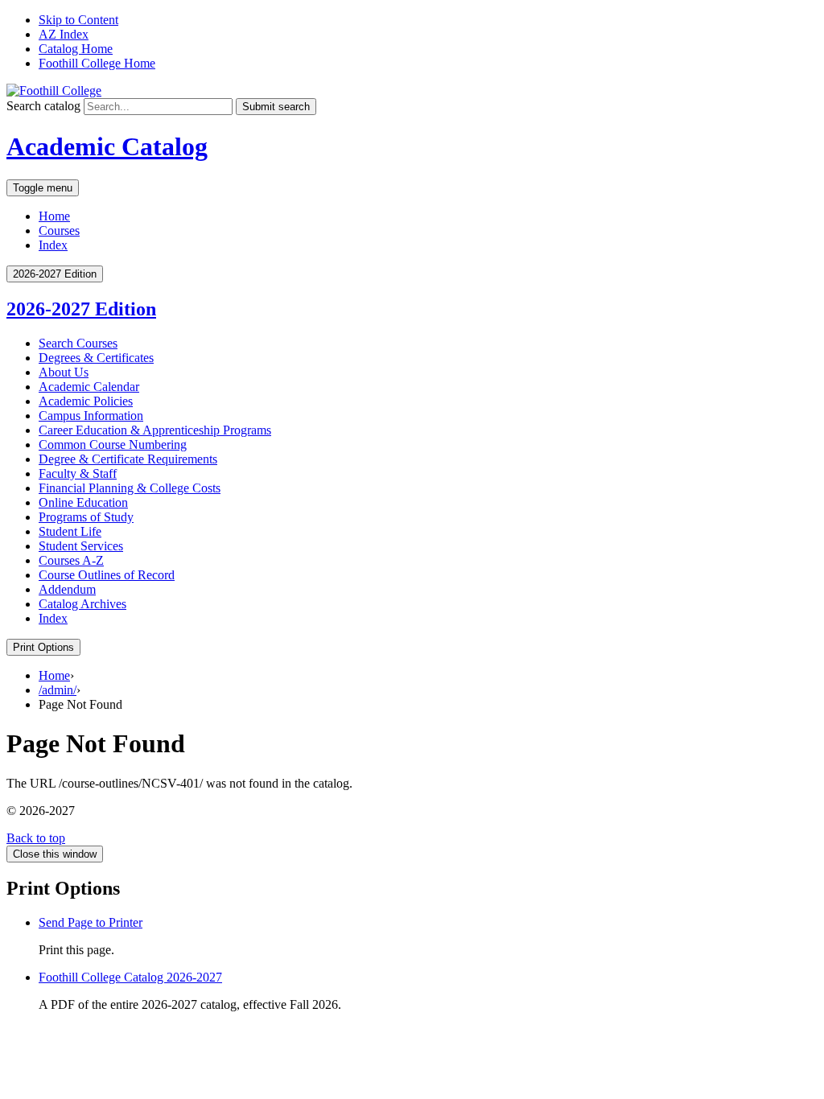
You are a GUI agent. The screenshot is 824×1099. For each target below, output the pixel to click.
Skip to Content (78, 20)
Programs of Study (86, 517)
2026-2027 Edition (81, 308)
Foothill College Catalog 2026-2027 (130, 977)
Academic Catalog (107, 146)
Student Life (70, 531)
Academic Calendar (89, 386)
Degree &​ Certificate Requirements (128, 459)
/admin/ (57, 690)
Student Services (81, 546)
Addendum (67, 589)
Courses (59, 230)
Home (54, 216)
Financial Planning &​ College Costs (129, 488)
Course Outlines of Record (107, 575)
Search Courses (78, 343)
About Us (64, 372)
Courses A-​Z (71, 560)
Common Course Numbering (113, 444)
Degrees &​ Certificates (96, 357)
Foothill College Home (97, 63)
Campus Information (91, 415)
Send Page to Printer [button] (90, 922)
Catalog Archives (82, 604)
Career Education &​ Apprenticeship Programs (155, 430)
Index (53, 245)
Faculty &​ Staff (78, 473)
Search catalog (43, 106)
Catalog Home (76, 49)
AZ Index (64, 34)
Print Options (43, 647)
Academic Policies (86, 401)
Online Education (83, 502)
